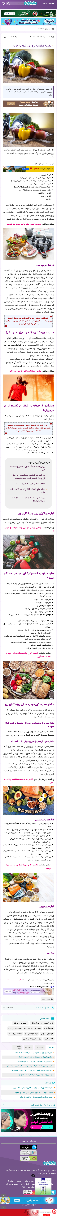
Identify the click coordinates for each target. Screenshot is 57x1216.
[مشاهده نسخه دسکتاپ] (3, 3)
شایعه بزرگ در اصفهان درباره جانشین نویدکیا (36, 1097)
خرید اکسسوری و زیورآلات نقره (42, 1023)
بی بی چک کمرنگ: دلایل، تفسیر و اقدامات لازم (27, 468)
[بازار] (28, 1158)
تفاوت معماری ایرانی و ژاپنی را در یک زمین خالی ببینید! (32, 1087)
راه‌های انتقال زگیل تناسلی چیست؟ (30, 483)
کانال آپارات (25, 1184)
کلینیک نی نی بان (14, 980)
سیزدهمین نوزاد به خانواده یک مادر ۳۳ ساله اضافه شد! (33, 1052)
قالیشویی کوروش (47, 1033)
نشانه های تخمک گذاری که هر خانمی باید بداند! (27, 491)
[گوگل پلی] (28, 1152)
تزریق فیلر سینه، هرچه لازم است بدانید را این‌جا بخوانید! (28, 499)
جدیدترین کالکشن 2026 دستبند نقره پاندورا (24, 1028)
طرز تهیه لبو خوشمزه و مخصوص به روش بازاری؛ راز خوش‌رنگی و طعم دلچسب (28, 477)
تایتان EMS (49, 1038)
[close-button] (33, 1176)
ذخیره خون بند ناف (20, 1023)
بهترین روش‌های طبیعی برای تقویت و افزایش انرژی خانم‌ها (32, 1070)
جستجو (19, 1181)
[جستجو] (8, 4)
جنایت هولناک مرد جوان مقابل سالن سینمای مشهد (34, 1092)
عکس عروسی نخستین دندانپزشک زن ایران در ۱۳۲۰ (35, 1061)
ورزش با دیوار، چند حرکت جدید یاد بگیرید (24, 224)
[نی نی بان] (30, 3)
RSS (23, 1187)
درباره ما (11, 1181)
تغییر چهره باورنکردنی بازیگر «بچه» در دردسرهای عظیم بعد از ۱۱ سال (29, 1066)
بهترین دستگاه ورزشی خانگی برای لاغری (24, 371)
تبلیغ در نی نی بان (12, 1184)
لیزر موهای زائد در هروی (32, 1038)
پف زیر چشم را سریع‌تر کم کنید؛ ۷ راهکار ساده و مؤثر (35, 1075)
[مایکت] (28, 1147)
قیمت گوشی (48, 1028)
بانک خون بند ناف (15, 1033)
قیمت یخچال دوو (31, 1033)
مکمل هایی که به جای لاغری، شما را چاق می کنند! (35, 1057)
